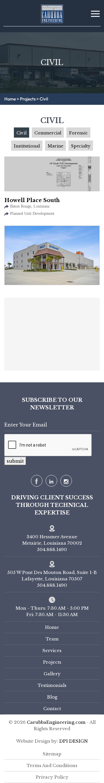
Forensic (78, 133)
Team (52, 639)
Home (10, 99)
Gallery (52, 673)
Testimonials (52, 685)
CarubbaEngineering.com (57, 722)
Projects (28, 99)
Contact (52, 708)
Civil (21, 133)
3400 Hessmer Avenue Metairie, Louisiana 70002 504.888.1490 (52, 543)
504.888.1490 (52, 585)
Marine (55, 146)
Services (52, 650)
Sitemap (52, 754)
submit (15, 461)
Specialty (80, 146)
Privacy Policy (52, 777)
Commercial (47, 133)
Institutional (27, 146)
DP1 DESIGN (73, 741)
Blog (52, 697)
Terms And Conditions (52, 765)
